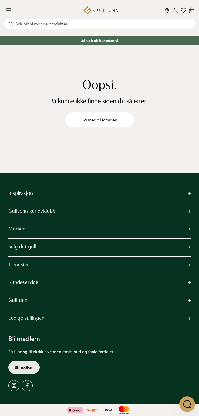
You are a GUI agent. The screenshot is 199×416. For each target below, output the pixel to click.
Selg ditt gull (22, 246)
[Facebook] (27, 385)
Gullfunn (17, 300)
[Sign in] (175, 10)
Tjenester (18, 264)
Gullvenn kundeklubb (31, 211)
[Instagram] (14, 385)
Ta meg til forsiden (99, 119)
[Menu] (11, 10)
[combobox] (99, 24)
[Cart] (192, 10)
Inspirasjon (20, 193)
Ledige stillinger (26, 318)
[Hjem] (100, 10)
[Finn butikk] (167, 10)
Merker (16, 229)
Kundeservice (23, 282)
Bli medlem (24, 367)
